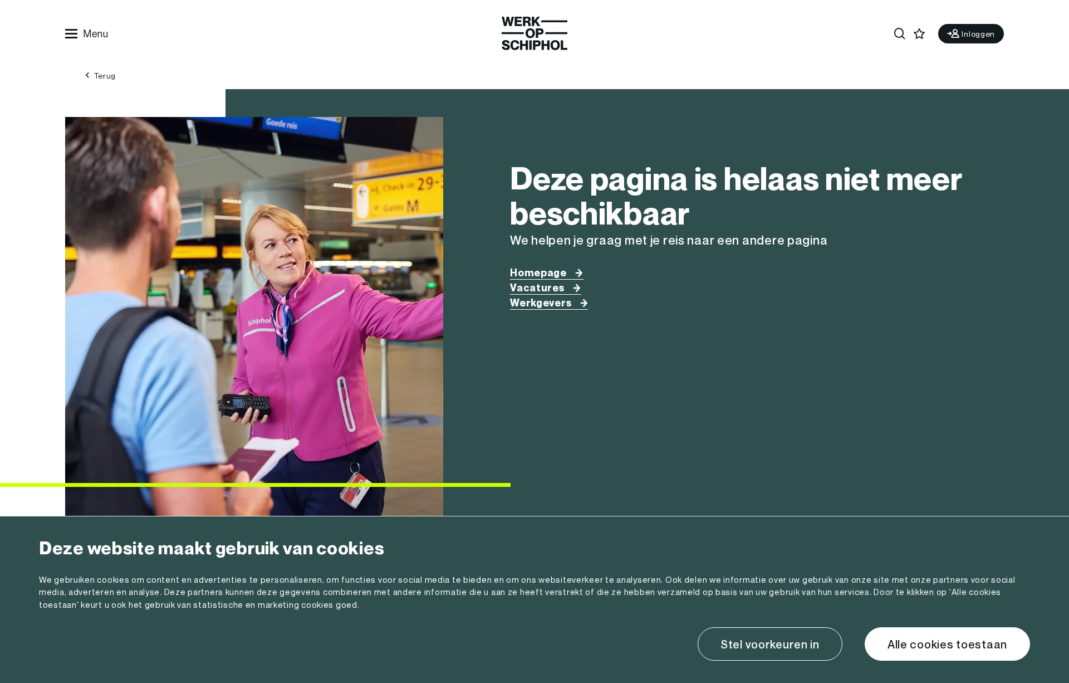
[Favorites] (919, 33)
